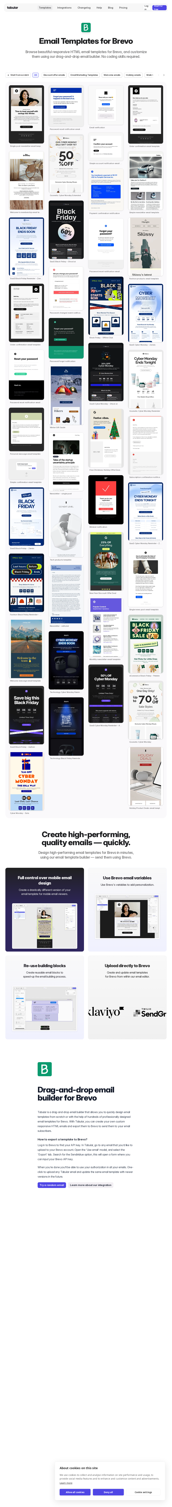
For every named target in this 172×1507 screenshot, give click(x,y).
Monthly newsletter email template (105, 659)
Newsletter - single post (61, 494)
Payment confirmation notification (105, 213)
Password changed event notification (66, 313)
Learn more (66, 1483)
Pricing (123, 7)
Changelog (84, 7)
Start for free (158, 7)
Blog (110, 7)
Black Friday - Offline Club (101, 338)
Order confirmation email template (25, 345)
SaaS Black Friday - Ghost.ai (63, 262)
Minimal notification (98, 527)
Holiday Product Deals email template (145, 808)
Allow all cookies (75, 1492)
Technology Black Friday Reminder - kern (66, 758)
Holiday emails (133, 75)
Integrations (64, 7)
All (35, 75)
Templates (45, 7)
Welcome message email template (25, 681)
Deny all (108, 1492)
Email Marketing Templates (84, 75)
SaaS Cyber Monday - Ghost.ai (104, 404)
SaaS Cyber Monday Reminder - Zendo (145, 543)
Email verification (97, 128)
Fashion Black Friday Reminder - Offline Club (26, 615)
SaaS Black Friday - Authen (22, 747)
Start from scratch (19, 75)
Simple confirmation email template (25, 482)
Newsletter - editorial (59, 626)
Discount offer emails (54, 75)
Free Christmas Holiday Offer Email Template (106, 470)
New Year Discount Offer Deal (103, 593)
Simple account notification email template (106, 163)
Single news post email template (144, 610)
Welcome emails (112, 75)
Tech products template (60, 560)
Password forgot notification (63, 361)
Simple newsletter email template (144, 212)
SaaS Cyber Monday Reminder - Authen (106, 726)
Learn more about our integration (90, 1185)
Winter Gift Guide (57, 427)
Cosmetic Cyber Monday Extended (65, 195)
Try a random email (52, 1185)
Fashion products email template (144, 279)
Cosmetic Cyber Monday (140, 742)
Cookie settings (143, 1492)
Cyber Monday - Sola (19, 813)
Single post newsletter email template (26, 146)
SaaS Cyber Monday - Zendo (142, 345)
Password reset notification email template (26, 402)
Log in (146, 7)
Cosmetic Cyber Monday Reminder (144, 411)
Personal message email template (25, 454)
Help (99, 7)
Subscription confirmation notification (145, 477)
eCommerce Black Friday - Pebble (144, 676)
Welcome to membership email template (26, 212)
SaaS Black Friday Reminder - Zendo (26, 278)
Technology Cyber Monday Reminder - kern (66, 692)
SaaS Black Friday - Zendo (22, 548)
